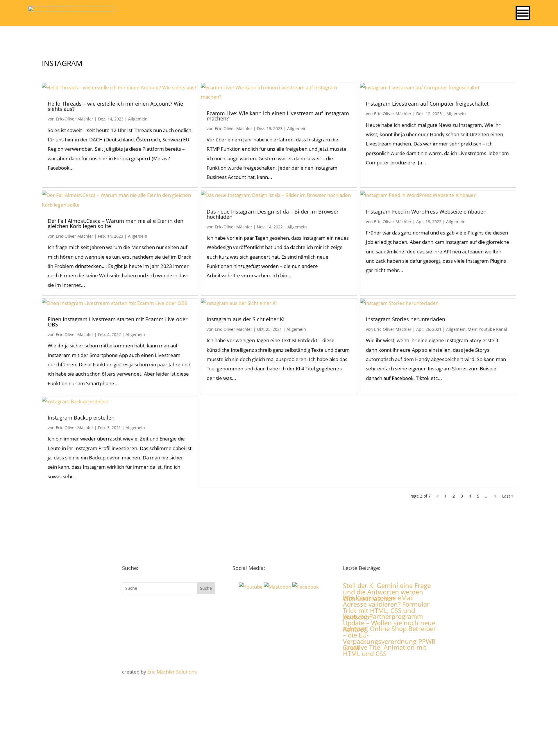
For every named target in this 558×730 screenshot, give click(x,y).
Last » (507, 496)
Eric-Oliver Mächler (74, 119)
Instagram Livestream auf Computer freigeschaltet (427, 103)
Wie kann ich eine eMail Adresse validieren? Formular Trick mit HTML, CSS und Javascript (386, 607)
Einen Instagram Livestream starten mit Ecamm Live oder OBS (117, 322)
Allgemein (138, 119)
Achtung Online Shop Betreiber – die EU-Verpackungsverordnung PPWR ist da (389, 638)
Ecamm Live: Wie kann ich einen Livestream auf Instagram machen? (278, 116)
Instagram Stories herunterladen (405, 319)
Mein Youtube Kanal (487, 329)
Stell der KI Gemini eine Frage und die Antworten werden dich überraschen (387, 592)
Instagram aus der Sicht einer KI (246, 319)
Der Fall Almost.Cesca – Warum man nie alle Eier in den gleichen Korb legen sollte (115, 223)
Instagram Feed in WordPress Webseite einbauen (426, 211)
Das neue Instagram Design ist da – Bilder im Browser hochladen (273, 214)
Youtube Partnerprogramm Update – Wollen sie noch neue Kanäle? (389, 622)
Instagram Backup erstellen (81, 417)
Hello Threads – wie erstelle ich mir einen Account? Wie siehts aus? (115, 106)
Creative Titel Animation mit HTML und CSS (384, 650)
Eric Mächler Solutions (172, 671)
